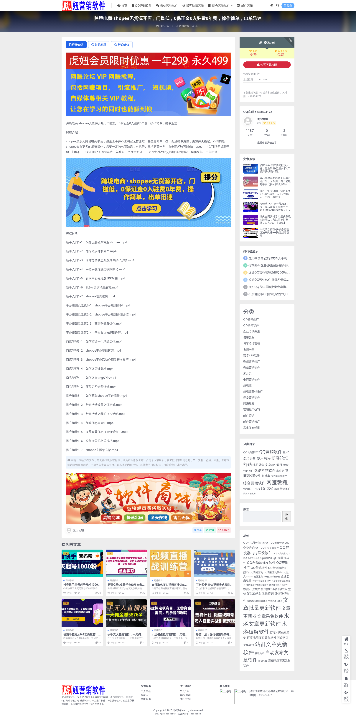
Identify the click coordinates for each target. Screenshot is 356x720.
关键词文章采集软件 (261, 581)
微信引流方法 (251, 589)
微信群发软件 (280, 589)
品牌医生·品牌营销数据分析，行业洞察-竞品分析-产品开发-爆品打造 (275, 168)
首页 (124, 6)
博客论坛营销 (195, 6)
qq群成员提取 (279, 553)
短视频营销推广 (253, 391)
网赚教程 (184, 26)
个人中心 (146, 691)
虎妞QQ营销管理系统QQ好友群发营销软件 (277, 272)
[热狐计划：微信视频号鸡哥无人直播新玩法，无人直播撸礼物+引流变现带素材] (214, 613)
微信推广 (266, 589)
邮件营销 (247, 6)
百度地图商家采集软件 (261, 637)
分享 (199, 530)
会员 (255, 51)
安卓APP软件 (251, 355)
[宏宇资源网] (148, 92)
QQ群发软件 (261, 552)
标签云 (145, 695)
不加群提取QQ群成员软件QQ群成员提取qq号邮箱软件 (284, 294)
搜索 (246, 509)
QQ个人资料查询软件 (256, 542)
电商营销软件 (251, 379)
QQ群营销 (265, 558)
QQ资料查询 (256, 572)
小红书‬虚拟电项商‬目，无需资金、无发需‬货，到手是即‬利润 (170, 636)
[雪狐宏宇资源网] (148, 498)
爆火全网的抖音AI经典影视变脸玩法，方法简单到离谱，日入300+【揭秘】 (275, 219)
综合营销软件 (221, 6)
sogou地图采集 (254, 576)
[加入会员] (148, 60)
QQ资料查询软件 (273, 572)
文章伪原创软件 (275, 601)
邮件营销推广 (251, 421)
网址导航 (146, 699)
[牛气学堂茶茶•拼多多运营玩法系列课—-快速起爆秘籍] (250, 233)
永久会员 (282, 51)
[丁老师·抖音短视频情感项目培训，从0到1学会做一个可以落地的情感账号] (214, 563)
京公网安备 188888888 (189, 713)
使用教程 (248, 337)
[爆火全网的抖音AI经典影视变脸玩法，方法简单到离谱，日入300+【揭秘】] (250, 220)
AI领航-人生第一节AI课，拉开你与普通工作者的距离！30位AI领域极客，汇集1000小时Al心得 (274, 208)
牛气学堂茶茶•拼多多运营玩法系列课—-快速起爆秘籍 (274, 232)
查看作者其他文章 (267, 142)
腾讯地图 (259, 653)
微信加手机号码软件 (278, 585)
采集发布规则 (251, 427)
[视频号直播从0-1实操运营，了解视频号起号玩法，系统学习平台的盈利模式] (82, 613)
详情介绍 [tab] (77, 44)
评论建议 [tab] (123, 44)
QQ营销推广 (251, 319)
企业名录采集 (251, 331)
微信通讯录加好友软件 (257, 601)
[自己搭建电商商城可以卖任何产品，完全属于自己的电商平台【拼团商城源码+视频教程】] (250, 181)
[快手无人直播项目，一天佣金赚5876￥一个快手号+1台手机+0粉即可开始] (126, 613)
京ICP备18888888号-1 (166, 713)
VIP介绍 (184, 691)
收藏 (211, 530)
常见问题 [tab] (100, 44)
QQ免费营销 (277, 542)
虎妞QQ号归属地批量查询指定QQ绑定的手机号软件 (282, 287)
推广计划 (185, 699)
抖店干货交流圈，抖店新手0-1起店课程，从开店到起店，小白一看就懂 (275, 194)
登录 (289, 5)
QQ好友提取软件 (270, 547)
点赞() (225, 530)
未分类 (247, 373)
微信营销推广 (251, 361)
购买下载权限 (268, 64)
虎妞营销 (78, 530)
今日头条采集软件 (272, 576)
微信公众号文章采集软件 (257, 585)
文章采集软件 (270, 616)
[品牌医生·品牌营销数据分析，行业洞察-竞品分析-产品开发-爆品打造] (250, 169)
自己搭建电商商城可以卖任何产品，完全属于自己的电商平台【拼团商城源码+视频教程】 (275, 182)
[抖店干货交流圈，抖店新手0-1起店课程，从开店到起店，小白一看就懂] (250, 194)
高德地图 (263, 660)
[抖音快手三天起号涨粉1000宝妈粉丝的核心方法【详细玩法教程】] (82, 563)
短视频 (247, 385)
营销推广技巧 (251, 409)
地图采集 (248, 349)
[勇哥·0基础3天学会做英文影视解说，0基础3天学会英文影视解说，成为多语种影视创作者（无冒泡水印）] (126, 563)
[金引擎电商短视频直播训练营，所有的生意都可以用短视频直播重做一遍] (170, 563)
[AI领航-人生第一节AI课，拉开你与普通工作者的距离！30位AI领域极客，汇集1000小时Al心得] (250, 207)
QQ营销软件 (143, 6)
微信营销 (268, 593)
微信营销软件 (169, 6)
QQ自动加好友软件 (261, 562)
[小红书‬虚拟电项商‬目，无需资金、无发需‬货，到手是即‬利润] (170, 613)
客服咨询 (185, 695)
